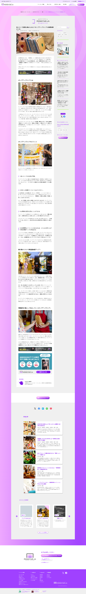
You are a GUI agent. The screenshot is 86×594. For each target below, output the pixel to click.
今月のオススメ (60, 128)
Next (69, 516)
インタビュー (60, 32)
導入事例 (64, 4)
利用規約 (23, 589)
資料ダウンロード (72, 4)
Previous (17, 516)
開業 (58, 36)
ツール (63, 131)
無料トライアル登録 (34, 577)
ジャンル (59, 131)
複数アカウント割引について (23, 584)
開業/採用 (41, 580)
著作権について (21, 577)
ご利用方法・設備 (57, 4)
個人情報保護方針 (28, 589)
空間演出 (65, 34)
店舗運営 (59, 34)
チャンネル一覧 (21, 574)
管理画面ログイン (81, 1)
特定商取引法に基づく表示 (35, 589)
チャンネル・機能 (41, 4)
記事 (30, 336)
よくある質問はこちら (44, 562)
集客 (61, 36)
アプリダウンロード (66, 1)
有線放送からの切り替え (23, 581)
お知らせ (48, 574)
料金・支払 (49, 4)
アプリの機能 (21, 580)
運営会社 (20, 589)
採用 (62, 34)
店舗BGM (64, 32)
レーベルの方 (49, 577)
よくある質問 (74, 1)
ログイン (32, 574)
